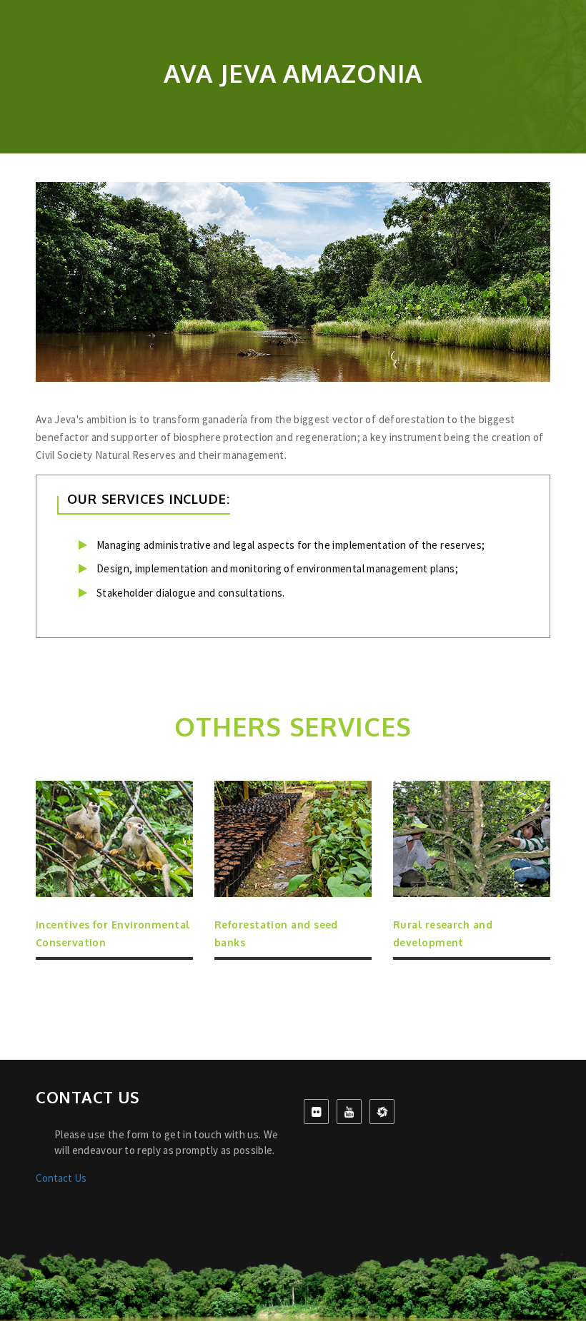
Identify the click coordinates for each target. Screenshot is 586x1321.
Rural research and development (442, 933)
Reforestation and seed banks (276, 933)
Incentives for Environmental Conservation (113, 933)
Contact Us (61, 1178)
